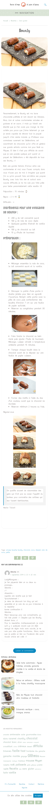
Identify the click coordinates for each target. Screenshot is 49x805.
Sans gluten (23, 21)
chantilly (21, 738)
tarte (5, 772)
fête (36, 751)
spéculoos (38, 769)
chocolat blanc (10, 742)
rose (20, 769)
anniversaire (15, 734)
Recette (13, 768)
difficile (38, 746)
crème (15, 746)
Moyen (38, 760)
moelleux (21, 761)
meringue (14, 761)
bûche (5, 739)
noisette (6, 765)
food (23, 750)
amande (6, 734)
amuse (8, 550)
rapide (5, 769)
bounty (20, 550)
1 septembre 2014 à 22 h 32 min (23, 575)
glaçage (24, 756)
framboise (30, 751)
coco (33, 550)
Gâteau (33, 755)
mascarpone (7, 761)
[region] (24, 74)
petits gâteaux (31, 765)
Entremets (7, 751)
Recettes (13, 21)
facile (16, 751)
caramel (12, 738)
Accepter (38, 796)
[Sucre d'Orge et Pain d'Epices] (24, 6)
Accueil (5, 21)
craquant (36, 742)
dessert (38, 550)
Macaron (42, 756)
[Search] (44, 4)
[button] (24, 12)
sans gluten (28, 768)
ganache (42, 751)
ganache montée (11, 756)
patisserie (21, 764)
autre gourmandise (28, 734)
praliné (39, 765)
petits (8, 552)
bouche (14, 550)
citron (20, 742)
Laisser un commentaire (24, 651)
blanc (39, 735)
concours (30, 742)
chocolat (27, 550)
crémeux (22, 746)
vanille (12, 772)
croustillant (7, 746)
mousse (30, 760)
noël (12, 764)
